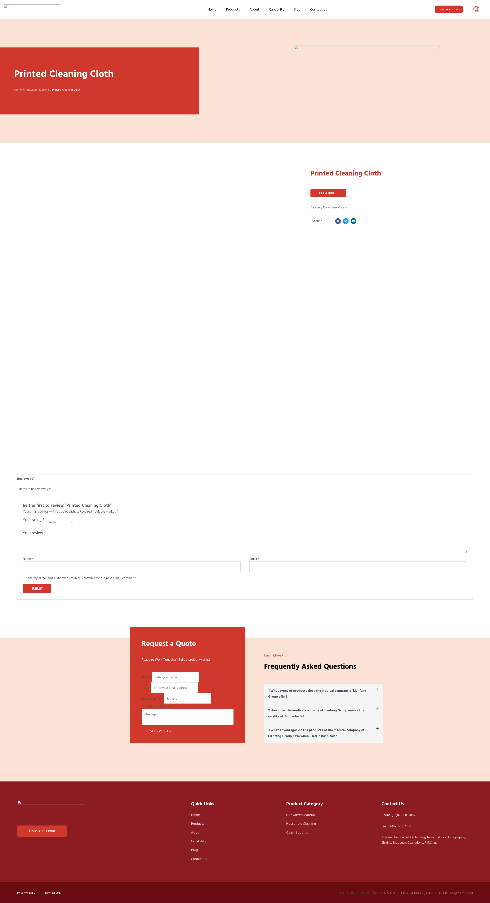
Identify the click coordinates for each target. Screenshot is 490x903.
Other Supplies (297, 832)
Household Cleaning (301, 823)
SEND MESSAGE (161, 731)
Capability (276, 9)
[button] (476, 9)
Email (254, 558)
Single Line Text (153, 698)
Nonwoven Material (37, 89)
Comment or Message (158, 706)
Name (28, 558)
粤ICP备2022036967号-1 (355, 893)
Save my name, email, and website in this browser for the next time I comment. (81, 578)
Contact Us (318, 9)
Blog (297, 9)
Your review (34, 533)
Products (233, 9)
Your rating (33, 520)
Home (212, 9)
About (254, 9)
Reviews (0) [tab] (25, 478)
